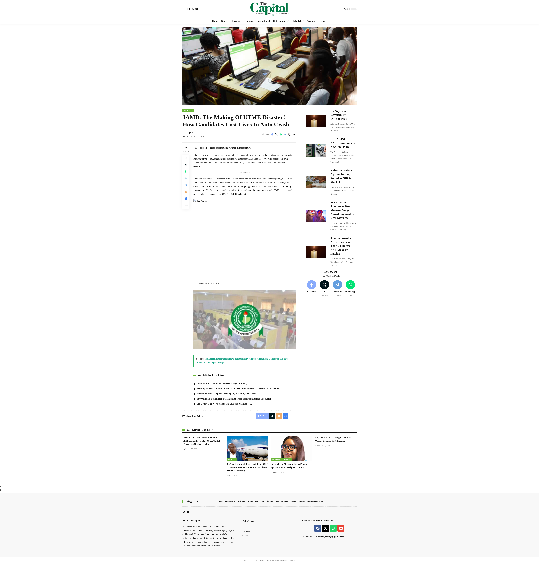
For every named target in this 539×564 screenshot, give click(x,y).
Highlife (188, 110)
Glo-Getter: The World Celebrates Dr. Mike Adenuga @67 (224, 404)
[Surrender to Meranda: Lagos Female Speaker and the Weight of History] (291, 448)
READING (240, 194)
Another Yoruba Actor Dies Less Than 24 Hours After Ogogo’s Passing (340, 246)
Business (241, 501)
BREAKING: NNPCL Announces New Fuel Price (342, 142)
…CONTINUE (227, 194)
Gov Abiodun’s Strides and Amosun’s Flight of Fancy (222, 383)
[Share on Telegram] (285, 134)
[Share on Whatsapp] (281, 134)
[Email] (185, 191)
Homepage (287, 459)
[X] (193, 9)
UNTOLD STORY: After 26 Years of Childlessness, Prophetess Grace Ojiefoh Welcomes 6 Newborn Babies (201, 440)
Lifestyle (301, 501)
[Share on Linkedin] (185, 178)
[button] (185, 9)
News (220, 501)
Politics (249, 501)
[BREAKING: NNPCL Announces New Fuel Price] (316, 150)
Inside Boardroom (315, 501)
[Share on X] (276, 134)
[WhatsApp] (350, 288)
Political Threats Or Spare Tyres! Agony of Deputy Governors (226, 394)
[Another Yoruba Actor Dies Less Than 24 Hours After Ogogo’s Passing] (316, 252)
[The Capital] (269, 9)
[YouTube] (197, 9)
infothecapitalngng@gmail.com (330, 536)
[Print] (185, 198)
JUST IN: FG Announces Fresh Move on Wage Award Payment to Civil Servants (342, 210)
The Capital (187, 132)
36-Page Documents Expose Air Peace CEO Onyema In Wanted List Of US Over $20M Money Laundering (247, 467)
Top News (259, 501)
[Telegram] (337, 288)
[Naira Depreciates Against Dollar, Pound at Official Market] (316, 182)
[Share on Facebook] (272, 134)
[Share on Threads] (289, 134)
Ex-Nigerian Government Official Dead (338, 114)
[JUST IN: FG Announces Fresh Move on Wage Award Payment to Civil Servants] (316, 216)
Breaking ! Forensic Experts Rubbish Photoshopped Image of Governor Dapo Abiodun (238, 388)
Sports (293, 501)
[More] (294, 134)
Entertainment (281, 501)
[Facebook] (189, 9)
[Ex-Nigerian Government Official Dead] (316, 121)
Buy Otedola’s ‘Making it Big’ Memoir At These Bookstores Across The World (234, 399)
